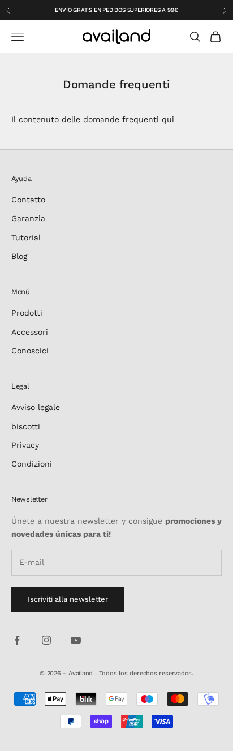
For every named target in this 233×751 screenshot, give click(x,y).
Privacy (25, 445)
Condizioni (31, 463)
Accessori (29, 331)
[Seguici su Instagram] (46, 640)
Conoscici (30, 350)
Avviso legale (35, 407)
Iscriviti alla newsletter (68, 599)
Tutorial (26, 237)
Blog (19, 256)
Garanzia (28, 218)
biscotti (25, 426)
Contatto (28, 199)
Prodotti (26, 312)
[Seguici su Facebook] (17, 640)
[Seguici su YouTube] (75, 640)
